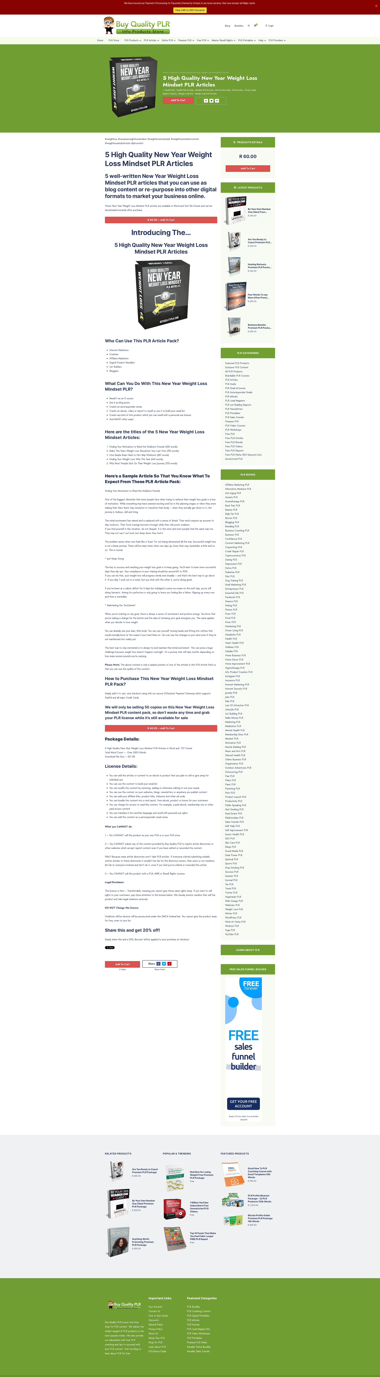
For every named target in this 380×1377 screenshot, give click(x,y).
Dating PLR (231, 559)
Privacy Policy (155, 1329)
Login (270, 25)
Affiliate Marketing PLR (237, 484)
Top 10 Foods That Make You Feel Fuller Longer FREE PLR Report (203, 1236)
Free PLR (230, 434)
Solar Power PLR (233, 855)
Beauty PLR (231, 509)
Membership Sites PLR (236, 734)
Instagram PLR (232, 676)
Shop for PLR (155, 1342)
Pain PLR (229, 776)
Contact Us (154, 1311)
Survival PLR (231, 880)
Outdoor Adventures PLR (238, 768)
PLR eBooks (231, 396)
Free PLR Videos (234, 446)
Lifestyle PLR (232, 709)
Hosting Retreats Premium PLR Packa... (259, 266)
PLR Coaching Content (199, 1311)
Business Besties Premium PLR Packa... (259, 326)
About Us (153, 1333)
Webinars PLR (232, 905)
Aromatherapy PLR (234, 501)
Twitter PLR (231, 892)
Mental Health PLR (235, 730)
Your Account (155, 1306)
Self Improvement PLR (236, 830)
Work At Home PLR (235, 921)
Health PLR (170, 90)
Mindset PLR (231, 738)
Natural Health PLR (235, 755)
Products (173, 72)
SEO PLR (230, 838)
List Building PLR (233, 713)
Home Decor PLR (234, 659)
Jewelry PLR (231, 693)
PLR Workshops (233, 430)
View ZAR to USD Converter (190, 10)
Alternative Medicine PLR (238, 489)
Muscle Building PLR (235, 747)
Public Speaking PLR (235, 805)
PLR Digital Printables (198, 1315)
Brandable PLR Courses (237, 375)
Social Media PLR (234, 851)
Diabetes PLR (232, 572)
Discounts (154, 1320)
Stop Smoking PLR (234, 867)
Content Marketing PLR (237, 543)
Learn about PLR (157, 1347)
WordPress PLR (233, 917)
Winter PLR (231, 913)
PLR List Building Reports (238, 405)
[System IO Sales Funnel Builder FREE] (243, 1045)
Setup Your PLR (157, 1338)
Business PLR (232, 534)
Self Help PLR (232, 826)
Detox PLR (230, 568)
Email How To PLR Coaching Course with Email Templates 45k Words (260, 1173)
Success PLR (231, 872)
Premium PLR (232, 421)
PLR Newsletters (234, 409)
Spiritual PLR (231, 859)
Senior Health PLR (234, 834)
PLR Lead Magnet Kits (198, 1329)
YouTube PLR (232, 934)
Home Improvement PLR (237, 663)
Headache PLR (233, 634)
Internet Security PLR (236, 688)
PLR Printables (232, 413)
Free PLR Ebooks (234, 442)
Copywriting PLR (233, 547)
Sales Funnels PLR (234, 822)
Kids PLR (229, 701)
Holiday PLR (231, 651)
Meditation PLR (233, 726)
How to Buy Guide (158, 1315)
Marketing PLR (232, 722)
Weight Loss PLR (185, 93)
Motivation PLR (233, 743)
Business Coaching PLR (237, 530)
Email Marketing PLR (235, 584)
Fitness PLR (231, 609)
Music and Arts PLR (235, 751)
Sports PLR (231, 863)
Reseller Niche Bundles (199, 1347)
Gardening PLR (233, 626)
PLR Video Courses (235, 425)
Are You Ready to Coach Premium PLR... (260, 241)
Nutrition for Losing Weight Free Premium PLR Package (201, 1175)
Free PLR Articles (234, 438)
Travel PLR (230, 888)
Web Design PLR (234, 901)
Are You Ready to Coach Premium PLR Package (145, 1171)
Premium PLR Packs (197, 1342)
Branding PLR (232, 526)
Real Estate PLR (233, 813)
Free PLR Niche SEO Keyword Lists (243, 454)
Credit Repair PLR (234, 551)
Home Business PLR (235, 655)
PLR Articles (237, 90)
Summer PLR (231, 876)
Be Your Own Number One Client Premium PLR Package (143, 1203)
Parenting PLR (232, 788)
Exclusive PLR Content (236, 367)
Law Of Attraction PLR (237, 705)
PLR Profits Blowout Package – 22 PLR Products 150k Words (259, 1198)
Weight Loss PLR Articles (206, 93)
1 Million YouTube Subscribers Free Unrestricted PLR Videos (199, 1207)
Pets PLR (230, 792)
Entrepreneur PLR (234, 589)
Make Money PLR (234, 718)
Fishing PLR (231, 605)
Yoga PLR (230, 930)
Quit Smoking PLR (234, 809)
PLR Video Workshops (198, 1333)
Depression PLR (233, 564)
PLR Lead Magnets (235, 400)
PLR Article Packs (223, 90)
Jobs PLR (229, 697)
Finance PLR (231, 601)
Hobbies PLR (232, 647)
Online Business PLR (235, 759)
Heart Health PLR (234, 643)
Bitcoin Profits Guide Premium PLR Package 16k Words (260, 1218)
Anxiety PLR (231, 497)
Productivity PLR (233, 801)
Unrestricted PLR (234, 459)
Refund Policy (156, 1324)
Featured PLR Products (237, 363)
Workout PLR (232, 926)
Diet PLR (230, 576)
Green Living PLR (234, 630)
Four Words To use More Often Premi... (258, 296)
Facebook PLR (232, 597)
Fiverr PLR (230, 614)
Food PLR (230, 618)
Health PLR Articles (185, 90)
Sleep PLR (230, 847)
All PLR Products (234, 371)
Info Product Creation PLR (238, 672)
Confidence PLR (233, 539)
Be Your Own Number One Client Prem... (259, 210)
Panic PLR (230, 784)
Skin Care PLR (232, 842)
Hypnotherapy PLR (234, 668)
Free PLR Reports (234, 450)
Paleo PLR (230, 780)
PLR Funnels (193, 1324)
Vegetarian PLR (233, 897)
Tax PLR (229, 884)
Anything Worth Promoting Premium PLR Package (143, 1242)
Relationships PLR (234, 817)
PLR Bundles (193, 1306)
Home (165, 72)
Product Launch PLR (235, 797)
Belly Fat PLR (232, 514)
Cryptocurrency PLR (235, 555)
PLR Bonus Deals (157, 1351)
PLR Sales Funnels (234, 417)
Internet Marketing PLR (237, 684)
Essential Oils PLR (234, 593)
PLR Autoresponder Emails (238, 392)
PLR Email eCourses (235, 388)
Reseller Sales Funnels (198, 1351)
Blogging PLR (232, 522)
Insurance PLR (232, 680)
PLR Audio (230, 384)
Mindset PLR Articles (204, 90)
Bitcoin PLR (231, 518)
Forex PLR (230, 622)
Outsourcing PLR (234, 772)
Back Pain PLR (232, 505)
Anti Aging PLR (233, 493)
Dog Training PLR (234, 580)
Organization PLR (234, 763)
